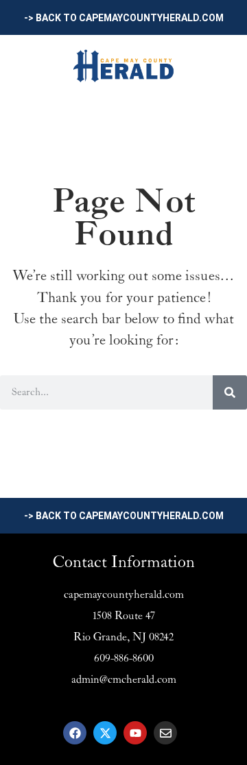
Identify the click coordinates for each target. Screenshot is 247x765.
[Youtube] (135, 732)
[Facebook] (74, 732)
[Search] (230, 392)
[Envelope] (165, 732)
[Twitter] (105, 732)
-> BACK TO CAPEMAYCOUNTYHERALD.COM (124, 17)
